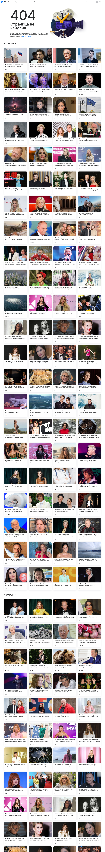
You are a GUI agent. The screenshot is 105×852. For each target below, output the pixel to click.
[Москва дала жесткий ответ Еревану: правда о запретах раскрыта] (15, 59)
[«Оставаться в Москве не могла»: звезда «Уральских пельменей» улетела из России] (40, 808)
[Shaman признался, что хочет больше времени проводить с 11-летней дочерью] (15, 734)
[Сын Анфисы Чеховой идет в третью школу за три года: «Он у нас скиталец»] (89, 808)
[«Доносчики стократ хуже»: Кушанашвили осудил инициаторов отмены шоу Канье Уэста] (64, 783)
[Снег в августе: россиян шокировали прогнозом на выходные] (15, 282)
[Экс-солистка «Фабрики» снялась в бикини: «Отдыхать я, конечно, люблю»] (64, 306)
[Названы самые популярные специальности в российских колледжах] (64, 479)
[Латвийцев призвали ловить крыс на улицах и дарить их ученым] (15, 759)
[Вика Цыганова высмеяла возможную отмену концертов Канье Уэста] (89, 158)
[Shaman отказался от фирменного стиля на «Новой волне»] (15, 783)
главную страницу (27, 36)
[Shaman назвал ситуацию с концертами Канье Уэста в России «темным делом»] (89, 455)
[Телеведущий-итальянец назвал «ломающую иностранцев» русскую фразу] (15, 553)
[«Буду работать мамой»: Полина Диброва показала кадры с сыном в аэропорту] (15, 84)
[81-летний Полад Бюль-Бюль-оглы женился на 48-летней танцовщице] (64, 59)
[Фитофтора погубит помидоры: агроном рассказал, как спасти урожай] (40, 628)
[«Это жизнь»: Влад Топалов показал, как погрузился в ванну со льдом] (64, 257)
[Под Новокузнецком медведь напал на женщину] (64, 759)
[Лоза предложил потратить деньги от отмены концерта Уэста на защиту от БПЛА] (40, 529)
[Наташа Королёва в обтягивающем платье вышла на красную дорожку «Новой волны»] (89, 709)
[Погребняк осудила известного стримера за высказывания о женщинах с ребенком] (89, 677)
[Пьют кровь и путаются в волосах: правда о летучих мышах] (64, 628)
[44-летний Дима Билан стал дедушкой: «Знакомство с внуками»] (40, 59)
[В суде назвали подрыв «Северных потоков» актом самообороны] (15, 306)
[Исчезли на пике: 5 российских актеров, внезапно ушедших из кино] (64, 331)
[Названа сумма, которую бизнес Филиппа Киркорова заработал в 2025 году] (64, 380)
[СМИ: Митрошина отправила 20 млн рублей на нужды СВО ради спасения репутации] (89, 833)
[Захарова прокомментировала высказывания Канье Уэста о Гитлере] (89, 331)
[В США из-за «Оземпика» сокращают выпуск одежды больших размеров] (40, 833)
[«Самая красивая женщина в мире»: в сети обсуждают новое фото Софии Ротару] (89, 257)
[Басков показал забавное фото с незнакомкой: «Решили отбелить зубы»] (89, 529)
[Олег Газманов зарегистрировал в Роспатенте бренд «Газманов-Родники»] (15, 529)
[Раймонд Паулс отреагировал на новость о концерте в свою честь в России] (64, 734)
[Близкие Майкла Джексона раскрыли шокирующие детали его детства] (15, 677)
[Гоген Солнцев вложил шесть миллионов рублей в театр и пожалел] (89, 133)
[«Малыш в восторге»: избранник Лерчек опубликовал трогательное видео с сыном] (64, 504)
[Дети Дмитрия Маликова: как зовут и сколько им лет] (40, 783)
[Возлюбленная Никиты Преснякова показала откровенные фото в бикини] (89, 207)
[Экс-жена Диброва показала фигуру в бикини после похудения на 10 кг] (15, 356)
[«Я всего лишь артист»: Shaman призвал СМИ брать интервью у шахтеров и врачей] (64, 677)
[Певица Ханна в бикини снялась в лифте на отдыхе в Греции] (64, 603)
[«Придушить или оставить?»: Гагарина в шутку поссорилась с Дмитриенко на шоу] (15, 628)
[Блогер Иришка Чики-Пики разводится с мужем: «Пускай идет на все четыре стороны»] (40, 578)
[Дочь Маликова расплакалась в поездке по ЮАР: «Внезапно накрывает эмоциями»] (15, 232)
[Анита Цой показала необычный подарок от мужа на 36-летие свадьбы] (64, 133)
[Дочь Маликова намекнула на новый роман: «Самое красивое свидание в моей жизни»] (15, 257)
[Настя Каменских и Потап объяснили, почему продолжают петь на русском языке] (15, 455)
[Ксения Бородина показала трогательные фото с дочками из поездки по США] (40, 479)
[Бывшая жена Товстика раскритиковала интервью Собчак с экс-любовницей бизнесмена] (64, 109)
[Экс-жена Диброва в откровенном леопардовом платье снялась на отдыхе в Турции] (15, 430)
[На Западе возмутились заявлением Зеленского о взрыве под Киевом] (89, 84)
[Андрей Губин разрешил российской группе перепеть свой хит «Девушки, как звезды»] (89, 479)
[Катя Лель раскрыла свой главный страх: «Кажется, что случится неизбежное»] (64, 529)
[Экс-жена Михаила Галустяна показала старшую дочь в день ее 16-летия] (15, 331)
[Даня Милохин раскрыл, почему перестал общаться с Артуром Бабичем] (64, 183)
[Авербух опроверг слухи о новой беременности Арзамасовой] (89, 603)
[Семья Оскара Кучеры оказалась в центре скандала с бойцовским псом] (64, 709)
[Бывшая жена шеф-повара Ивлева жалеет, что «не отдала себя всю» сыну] (15, 133)
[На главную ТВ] (4, 2)
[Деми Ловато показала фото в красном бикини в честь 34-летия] (64, 553)
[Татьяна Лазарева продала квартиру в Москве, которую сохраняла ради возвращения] (40, 133)
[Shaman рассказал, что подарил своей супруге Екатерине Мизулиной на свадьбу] (40, 84)
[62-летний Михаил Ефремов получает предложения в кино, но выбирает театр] (40, 603)
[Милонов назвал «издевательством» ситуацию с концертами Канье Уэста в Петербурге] (15, 158)
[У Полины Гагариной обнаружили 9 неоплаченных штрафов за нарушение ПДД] (89, 578)
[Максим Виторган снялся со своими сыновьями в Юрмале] (89, 405)
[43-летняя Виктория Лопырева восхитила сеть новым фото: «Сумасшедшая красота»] (89, 504)
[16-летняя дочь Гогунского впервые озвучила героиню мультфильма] (15, 479)
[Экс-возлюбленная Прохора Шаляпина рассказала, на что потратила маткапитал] (40, 709)
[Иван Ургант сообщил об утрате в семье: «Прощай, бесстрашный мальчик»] (89, 59)
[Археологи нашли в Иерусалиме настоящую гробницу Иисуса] (40, 380)
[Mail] (2, 2)
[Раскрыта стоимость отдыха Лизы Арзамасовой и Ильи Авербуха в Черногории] (89, 232)
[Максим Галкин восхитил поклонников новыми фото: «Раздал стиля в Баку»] (40, 504)
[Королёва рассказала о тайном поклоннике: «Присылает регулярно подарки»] (40, 306)
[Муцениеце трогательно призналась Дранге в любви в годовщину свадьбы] (40, 183)
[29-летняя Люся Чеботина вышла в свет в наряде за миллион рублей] (64, 833)
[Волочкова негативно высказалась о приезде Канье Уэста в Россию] (89, 652)
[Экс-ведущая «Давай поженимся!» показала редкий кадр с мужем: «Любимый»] (89, 183)
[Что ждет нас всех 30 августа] (15, 109)
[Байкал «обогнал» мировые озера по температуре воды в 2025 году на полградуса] (89, 553)
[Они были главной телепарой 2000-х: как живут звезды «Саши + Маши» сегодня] (40, 652)
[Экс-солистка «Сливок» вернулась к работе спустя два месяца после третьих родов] (40, 553)
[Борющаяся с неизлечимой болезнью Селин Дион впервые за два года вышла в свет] (89, 380)
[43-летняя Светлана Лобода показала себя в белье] (40, 158)
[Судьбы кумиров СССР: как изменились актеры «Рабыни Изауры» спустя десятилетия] (40, 677)
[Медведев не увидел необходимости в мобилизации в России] (89, 759)
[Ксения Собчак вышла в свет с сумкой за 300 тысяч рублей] (15, 652)
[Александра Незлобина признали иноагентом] (15, 603)
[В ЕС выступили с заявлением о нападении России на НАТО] (89, 109)
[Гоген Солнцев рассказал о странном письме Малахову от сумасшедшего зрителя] (89, 783)
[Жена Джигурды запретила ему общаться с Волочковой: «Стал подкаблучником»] (64, 232)
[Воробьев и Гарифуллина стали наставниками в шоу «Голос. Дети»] (64, 405)
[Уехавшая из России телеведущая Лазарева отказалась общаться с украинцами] (89, 282)
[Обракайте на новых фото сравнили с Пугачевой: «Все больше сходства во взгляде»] (40, 331)
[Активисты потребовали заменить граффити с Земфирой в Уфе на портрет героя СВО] (89, 356)
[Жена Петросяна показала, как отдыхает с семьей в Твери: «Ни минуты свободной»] (40, 282)
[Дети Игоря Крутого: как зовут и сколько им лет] (64, 84)
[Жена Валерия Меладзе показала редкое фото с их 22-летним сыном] (15, 808)
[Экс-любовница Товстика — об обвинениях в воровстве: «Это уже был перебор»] (15, 380)
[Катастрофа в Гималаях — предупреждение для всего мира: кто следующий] (40, 734)
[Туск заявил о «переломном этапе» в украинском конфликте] (40, 232)
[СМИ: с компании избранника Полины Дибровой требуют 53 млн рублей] (89, 628)
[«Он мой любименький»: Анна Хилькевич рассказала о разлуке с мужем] (40, 430)
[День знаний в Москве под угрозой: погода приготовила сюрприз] (40, 759)
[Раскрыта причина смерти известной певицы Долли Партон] (15, 183)
